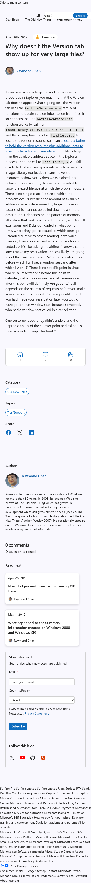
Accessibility (26, 861)
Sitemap (40, 871)
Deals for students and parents (56, 822)
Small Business (9, 842)
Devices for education (28, 813)
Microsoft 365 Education (16, 817)
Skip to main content (14, 2)
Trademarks (48, 876)
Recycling (80, 876)
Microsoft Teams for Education (64, 813)
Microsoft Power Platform (17, 837)
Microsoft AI (8, 832)
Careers (69, 851)
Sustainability (44, 861)
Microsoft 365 (72, 832)
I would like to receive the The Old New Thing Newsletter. (39, 710)
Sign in (80, 15)
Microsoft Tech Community (51, 846)
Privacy (76, 871)
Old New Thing (17, 392)
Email (13, 671)
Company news (24, 856)
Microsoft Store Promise (33, 808)
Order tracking (64, 803)
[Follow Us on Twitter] (11, 759)
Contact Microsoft (59, 871)
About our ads (9, 880)
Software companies (30, 851)
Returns (48, 803)
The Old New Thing (38, 19)
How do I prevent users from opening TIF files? (41, 588)
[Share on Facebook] (8, 433)
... (81, 19)
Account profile (61, 798)
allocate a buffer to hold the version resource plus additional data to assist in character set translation (45, 145)
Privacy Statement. (37, 713)
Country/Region (21, 690)
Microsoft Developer (42, 842)
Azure (24, 842)
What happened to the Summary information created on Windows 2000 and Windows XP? (39, 627)
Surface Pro (7, 788)
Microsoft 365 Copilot (73, 837)
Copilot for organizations (28, 793)
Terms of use (31, 876)
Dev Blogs (12, 19)
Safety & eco (65, 876)
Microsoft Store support (26, 803)
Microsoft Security (29, 832)
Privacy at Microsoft (48, 856)
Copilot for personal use (62, 793)
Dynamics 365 (52, 832)
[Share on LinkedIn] (31, 433)
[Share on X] (20, 433)
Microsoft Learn (67, 842)
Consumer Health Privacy (17, 871)
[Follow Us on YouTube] (22, 759)
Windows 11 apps (39, 798)
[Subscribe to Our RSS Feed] (43, 759)
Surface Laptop (26, 788)
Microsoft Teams (46, 837)
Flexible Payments (62, 808)
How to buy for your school (52, 817)
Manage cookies (11, 876)
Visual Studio (54, 851)
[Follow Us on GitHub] (32, 759)
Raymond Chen (28, 70)
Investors (69, 856)
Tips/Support (16, 412)
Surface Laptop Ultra (51, 788)
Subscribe (18, 726)
